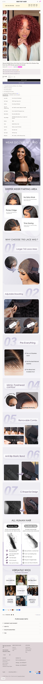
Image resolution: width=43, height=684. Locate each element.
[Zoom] (40, 12)
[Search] (5, 1)
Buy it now (21, 82)
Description (5, 95)
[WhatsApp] (11, 614)
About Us (14, 647)
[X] (8, 614)
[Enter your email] (9, 654)
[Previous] (10, 35)
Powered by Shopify (21, 676)
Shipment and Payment (14, 95)
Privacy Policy (5, 661)
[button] (18, 5)
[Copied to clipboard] (13, 614)
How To (6, 626)
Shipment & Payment (6, 660)
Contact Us (14, 649)
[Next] (38, 35)
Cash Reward (28, 647)
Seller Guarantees (9, 630)
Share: (4, 614)
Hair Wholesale (28, 650)
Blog (26, 652)
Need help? (38, 614)
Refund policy (5, 664)
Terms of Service (5, 663)
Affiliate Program (28, 649)
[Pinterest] (10, 614)
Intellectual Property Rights (7, 666)
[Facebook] (6, 614)
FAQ (5, 633)
